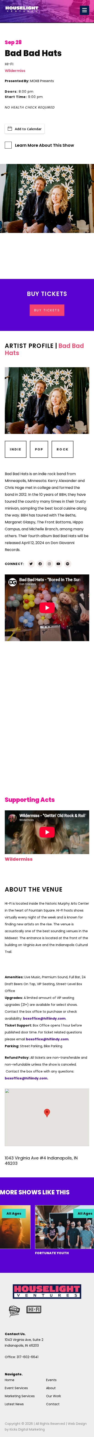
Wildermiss (15, 70)
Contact (53, 1404)
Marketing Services (20, 1396)
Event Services (16, 1388)
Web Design (77, 1423)
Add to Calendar (28, 128)
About (51, 1388)
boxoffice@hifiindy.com (47, 1039)
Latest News (14, 1404)
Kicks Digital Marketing (27, 1429)
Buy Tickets (47, 310)
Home (9, 1380)
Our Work (53, 1396)
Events (51, 1380)
